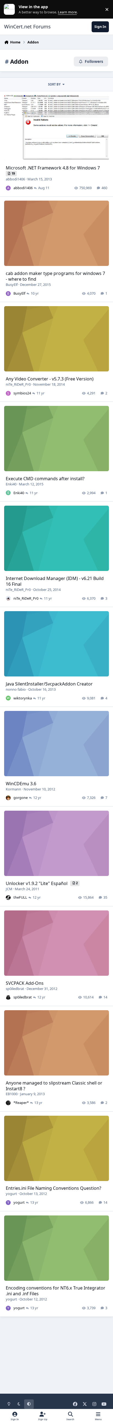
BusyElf (12, 284)
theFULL (20, 897)
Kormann (13, 789)
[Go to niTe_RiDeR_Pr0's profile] (8, 598)
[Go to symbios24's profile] (8, 393)
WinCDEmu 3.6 (21, 784)
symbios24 (22, 393)
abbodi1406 (15, 179)
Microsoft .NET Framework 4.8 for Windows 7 (53, 168)
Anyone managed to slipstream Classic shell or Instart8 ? (54, 1086)
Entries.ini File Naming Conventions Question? (53, 1188)
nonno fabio (16, 689)
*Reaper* (21, 1102)
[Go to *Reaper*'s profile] (8, 1102)
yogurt (11, 1193)
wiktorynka (22, 698)
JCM (9, 888)
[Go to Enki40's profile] (8, 492)
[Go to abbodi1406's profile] (8, 188)
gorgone (20, 797)
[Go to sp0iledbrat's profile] (8, 997)
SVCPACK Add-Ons (25, 983)
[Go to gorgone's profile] (8, 797)
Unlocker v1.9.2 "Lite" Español (37, 883)
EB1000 (12, 1093)
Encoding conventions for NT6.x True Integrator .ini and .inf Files (55, 1291)
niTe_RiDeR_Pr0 (18, 384)
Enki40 (11, 484)
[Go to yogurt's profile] (8, 1202)
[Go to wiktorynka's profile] (8, 698)
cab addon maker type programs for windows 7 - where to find (55, 276)
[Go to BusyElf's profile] (8, 293)
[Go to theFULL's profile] (8, 897)
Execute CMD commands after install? (45, 479)
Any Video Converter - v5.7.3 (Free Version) (50, 379)
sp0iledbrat (15, 988)
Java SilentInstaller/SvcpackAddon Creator (49, 684)
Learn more (10, 9)
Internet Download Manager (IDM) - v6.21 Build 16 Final (55, 581)
